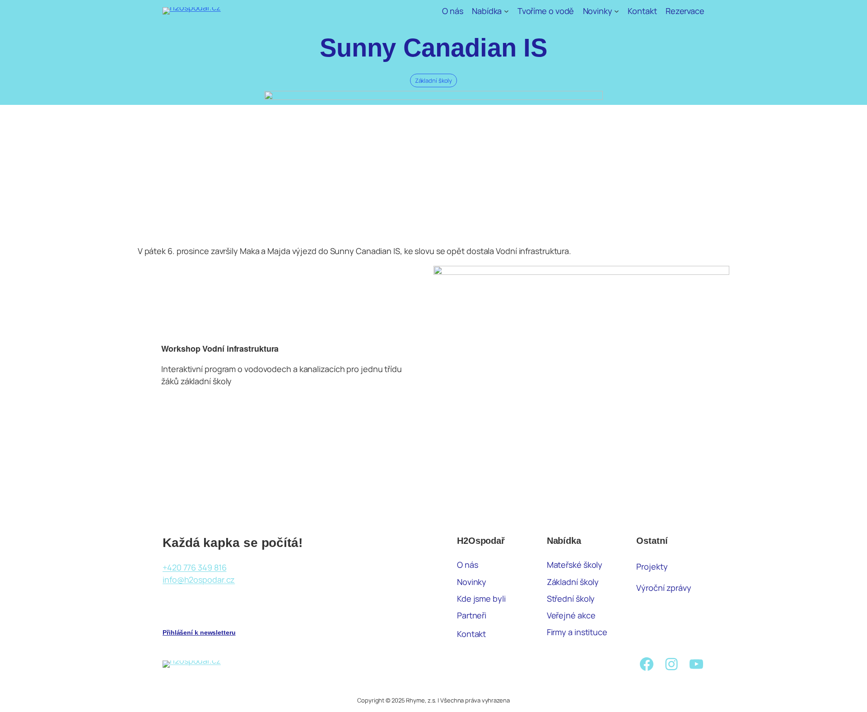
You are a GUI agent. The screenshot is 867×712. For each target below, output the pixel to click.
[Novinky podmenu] (616, 11)
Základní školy (433, 80)
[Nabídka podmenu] (506, 11)
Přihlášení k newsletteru (199, 632)
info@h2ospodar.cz (199, 579)
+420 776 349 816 (194, 567)
